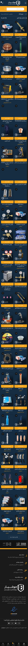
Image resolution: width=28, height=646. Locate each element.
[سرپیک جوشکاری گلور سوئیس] (7, 110)
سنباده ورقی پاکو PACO (7, 411)
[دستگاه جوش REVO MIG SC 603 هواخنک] (20, 254)
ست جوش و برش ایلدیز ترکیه (21, 245)
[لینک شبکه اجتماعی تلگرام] (9, 623)
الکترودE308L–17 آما (7, 531)
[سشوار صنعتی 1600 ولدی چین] (7, 478)
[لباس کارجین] (7, 130)
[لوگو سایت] (14, 3)
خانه (26, 14)
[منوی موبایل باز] (25, 3)
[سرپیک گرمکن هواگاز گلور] (20, 297)
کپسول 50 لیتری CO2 (20, 57)
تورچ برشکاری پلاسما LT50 (20, 328)
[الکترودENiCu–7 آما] (20, 214)
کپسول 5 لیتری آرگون (7, 431)
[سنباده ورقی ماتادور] (20, 500)
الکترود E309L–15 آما (7, 37)
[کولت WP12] (20, 378)
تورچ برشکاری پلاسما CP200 (7, 369)
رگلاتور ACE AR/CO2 (7, 245)
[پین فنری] (20, 420)
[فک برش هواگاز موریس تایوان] (20, 26)
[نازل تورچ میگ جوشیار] (20, 438)
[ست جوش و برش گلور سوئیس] (7, 378)
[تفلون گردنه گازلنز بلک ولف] (20, 338)
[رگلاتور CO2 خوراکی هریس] (7, 214)
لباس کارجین (7, 141)
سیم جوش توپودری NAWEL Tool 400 (7, 163)
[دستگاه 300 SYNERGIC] (20, 478)
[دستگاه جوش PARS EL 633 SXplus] (7, 88)
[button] (7, 96)
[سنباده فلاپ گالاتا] (7, 338)
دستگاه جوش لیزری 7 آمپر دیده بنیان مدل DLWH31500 (7, 288)
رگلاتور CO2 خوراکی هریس (7, 225)
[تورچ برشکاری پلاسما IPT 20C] (20, 88)
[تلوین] (7, 544)
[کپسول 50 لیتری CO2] (20, 46)
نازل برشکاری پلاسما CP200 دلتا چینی (20, 142)
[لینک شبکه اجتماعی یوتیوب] (15, 623)
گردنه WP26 (7, 469)
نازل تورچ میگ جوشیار (20, 449)
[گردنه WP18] (20, 400)
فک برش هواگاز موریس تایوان (21, 38)
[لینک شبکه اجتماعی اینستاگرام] (19, 623)
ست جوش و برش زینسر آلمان (20, 163)
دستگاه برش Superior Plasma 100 (7, 185)
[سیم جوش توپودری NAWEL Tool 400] (7, 152)
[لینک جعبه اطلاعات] (14, 556)
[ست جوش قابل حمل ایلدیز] (7, 317)
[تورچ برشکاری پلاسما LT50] (20, 317)
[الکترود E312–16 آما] (20, 358)
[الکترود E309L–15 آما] (7, 26)
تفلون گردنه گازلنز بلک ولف (20, 348)
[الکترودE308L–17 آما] (7, 520)
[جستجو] (5, 9)
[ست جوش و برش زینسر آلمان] (20, 152)
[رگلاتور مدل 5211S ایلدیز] (7, 254)
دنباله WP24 (20, 204)
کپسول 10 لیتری (7, 449)
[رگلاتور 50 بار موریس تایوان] (20, 174)
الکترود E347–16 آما (20, 79)
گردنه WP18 (20, 411)
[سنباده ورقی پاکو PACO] (7, 400)
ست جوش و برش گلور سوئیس (7, 389)
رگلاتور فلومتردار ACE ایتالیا (20, 287)
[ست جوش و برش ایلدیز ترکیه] (20, 234)
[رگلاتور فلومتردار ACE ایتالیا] (20, 276)
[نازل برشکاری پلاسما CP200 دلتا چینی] (20, 130)
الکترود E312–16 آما (21, 369)
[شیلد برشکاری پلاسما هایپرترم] (7, 46)
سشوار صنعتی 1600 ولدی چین (7, 490)
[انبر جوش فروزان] (7, 500)
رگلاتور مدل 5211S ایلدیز (7, 265)
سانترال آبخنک (21, 531)
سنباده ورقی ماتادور (20, 511)
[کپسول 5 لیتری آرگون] (7, 420)
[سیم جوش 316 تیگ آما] (7, 68)
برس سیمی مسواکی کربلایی (21, 469)
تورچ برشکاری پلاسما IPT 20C (21, 99)
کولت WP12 (20, 389)
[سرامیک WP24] (7, 297)
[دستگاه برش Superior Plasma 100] (7, 174)
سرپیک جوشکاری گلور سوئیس (7, 122)
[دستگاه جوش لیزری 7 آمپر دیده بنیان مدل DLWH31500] (7, 276)
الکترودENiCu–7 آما (20, 225)
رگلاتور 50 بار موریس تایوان (20, 184)
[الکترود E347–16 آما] (20, 68)
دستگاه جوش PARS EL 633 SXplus (7, 100)
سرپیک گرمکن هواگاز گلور (20, 308)
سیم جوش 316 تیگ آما (7, 79)
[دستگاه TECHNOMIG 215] (20, 110)
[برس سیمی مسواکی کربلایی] (20, 458)
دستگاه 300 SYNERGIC (20, 489)
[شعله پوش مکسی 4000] (7, 193)
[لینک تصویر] (14, 611)
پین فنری (21, 431)
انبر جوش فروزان (7, 511)
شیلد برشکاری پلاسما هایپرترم (7, 58)
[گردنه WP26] (7, 458)
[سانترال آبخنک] (20, 520)
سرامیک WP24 (7, 308)
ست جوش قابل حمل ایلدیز (7, 328)
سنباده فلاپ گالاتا (7, 348)
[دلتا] (21, 544)
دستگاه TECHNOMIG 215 (21, 121)
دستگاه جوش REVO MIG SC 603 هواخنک (20, 265)
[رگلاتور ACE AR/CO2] (7, 234)
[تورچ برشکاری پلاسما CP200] (7, 358)
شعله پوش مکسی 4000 (7, 204)
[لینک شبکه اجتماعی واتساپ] (12, 623)
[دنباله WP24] (20, 193)
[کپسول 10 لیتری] (7, 438)
